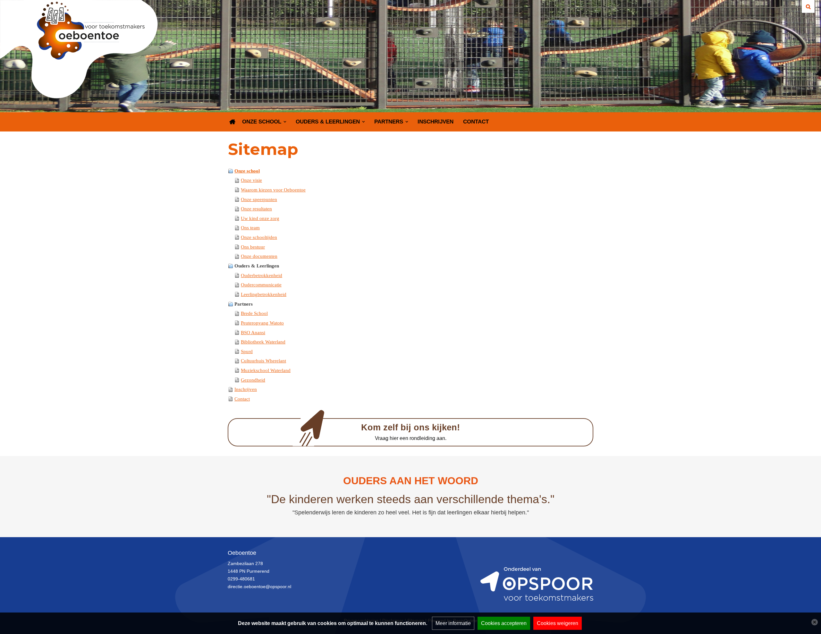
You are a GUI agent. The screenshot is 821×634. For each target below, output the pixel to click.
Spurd (247, 351)
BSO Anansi (253, 332)
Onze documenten (259, 256)
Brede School (254, 313)
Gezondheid (253, 380)
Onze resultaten (256, 208)
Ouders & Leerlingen (328, 122)
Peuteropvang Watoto (262, 322)
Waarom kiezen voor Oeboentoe (273, 189)
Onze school (261, 122)
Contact (476, 122)
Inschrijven (435, 122)
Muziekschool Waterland (266, 370)
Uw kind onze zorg (260, 218)
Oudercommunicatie (261, 284)
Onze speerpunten (259, 199)
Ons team (250, 227)
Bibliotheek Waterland (263, 341)
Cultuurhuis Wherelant (263, 360)
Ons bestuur (253, 246)
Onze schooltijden (259, 237)
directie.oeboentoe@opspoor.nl (259, 586)
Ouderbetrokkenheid (261, 275)
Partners (388, 122)
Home (232, 121)
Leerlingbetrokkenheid (263, 294)
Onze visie (251, 180)
